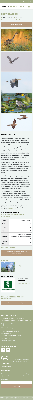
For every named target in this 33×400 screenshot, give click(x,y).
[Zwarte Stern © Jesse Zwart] (16, 62)
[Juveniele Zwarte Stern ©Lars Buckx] (16, 103)
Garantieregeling (6, 366)
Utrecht (13, 19)
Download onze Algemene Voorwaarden (12, 318)
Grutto (8, 214)
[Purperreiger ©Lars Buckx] (16, 82)
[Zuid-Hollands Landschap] (8, 285)
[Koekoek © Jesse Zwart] (16, 122)
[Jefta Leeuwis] (8, 267)
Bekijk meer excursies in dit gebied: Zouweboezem (16, 252)
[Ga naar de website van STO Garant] (6, 360)
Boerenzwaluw (5, 216)
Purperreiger (14, 214)
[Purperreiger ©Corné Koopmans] (16, 40)
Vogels (19, 19)
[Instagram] (30, 1)
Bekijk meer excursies (24, 266)
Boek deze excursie (16, 24)
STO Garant (12, 208)
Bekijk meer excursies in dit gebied (16, 303)
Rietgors (21, 214)
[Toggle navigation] (29, 6)
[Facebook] (27, 1)
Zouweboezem (6, 19)
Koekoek (3, 214)
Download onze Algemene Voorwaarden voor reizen (16, 320)
